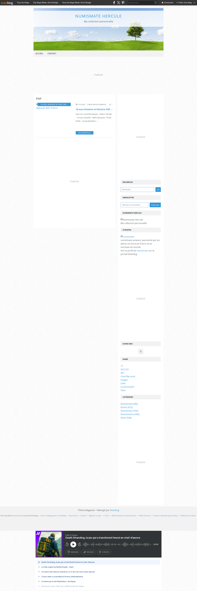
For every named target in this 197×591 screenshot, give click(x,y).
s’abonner (75, 552)
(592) (129, 410)
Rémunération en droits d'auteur (124, 515)
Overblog (114, 510)
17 (122, 365)
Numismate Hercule (98, 16)
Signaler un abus (95, 515)
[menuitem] (39, 53)
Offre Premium (144, 515)
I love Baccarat (128, 376)
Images (124, 379)
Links (123, 383)
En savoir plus (84, 133)
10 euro (43, 104)
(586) (130, 414)
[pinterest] (123, 2)
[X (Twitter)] (118, 2)
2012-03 (125, 369)
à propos (105, 552)
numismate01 (128, 386)
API (122, 372)
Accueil (39, 53)
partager (90, 552)
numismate (142, 250)
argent (66, 104)
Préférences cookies (188, 515)
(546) (126, 417)
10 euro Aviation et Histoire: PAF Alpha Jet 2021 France (104, 109)
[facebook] (114, 2)
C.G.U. (107, 515)
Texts (123, 390)
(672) (127, 407)
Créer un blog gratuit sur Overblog (53, 515)
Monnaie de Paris (55, 104)
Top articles (73, 515)
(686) (129, 403)
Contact (52, 53)
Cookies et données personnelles (165, 515)
